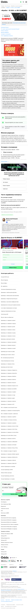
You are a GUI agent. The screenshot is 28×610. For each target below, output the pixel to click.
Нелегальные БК (4, 314)
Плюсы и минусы (4, 30)
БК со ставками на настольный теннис (9, 407)
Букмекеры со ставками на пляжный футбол (10, 410)
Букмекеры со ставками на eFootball (8, 444)
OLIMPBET (3, 7)
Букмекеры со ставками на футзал (8, 345)
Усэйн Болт (5, 188)
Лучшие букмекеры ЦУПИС (7, 469)
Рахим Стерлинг (6, 185)
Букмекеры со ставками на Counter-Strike (9, 432)
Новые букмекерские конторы (7, 360)
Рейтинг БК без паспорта (6, 472)
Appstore (4, 561)
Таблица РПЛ (4, 535)
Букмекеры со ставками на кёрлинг (8, 401)
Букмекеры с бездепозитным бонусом (9, 298)
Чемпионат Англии (5, 508)
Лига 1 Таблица (4, 546)
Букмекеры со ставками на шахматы (8, 423)
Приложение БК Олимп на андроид (8, 517)
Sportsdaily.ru (4, 567)
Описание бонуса (4, 27)
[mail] (16, 222)
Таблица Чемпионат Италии (7, 542)
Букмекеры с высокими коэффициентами (9, 301)
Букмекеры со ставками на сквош (8, 329)
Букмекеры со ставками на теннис (8, 336)
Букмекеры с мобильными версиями (9, 292)
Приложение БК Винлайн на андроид (9, 526)
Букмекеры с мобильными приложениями (10, 295)
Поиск (23, 2)
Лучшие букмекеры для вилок (7, 475)
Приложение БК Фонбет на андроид (8, 520)
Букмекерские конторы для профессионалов (10, 304)
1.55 (23, 490)
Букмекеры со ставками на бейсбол (8, 376)
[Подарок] (21, 2)
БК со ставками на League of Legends (9, 451)
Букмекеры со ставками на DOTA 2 (8, 438)
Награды (22, 567)
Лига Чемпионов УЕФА (6, 504)
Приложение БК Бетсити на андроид (8, 522)
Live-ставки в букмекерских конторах (9, 308)
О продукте (3, 604)
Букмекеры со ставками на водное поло (9, 385)
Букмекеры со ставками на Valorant (8, 460)
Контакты (2, 599)
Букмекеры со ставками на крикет (8, 320)
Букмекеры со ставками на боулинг (8, 382)
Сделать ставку (14, 494)
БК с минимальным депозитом (7, 357)
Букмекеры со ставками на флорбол (8, 342)
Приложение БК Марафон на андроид (9, 528)
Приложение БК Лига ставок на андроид (9, 524)
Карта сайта (8, 599)
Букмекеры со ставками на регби (8, 326)
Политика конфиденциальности (7, 601)
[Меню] (26, 2)
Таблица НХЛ (4, 554)
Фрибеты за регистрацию (16, 6)
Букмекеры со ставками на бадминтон (9, 370)
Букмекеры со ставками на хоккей (8, 348)
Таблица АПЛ (4, 540)
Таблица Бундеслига (5, 538)
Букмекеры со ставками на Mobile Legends (10, 454)
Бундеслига (3, 506)
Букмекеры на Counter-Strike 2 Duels (8, 435)
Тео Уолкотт (5, 182)
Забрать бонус (13, 267)
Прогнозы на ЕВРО (5, 513)
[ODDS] (4, 2)
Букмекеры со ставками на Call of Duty (9, 429)
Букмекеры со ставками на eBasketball (9, 441)
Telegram (21, 561)
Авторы (2, 606)
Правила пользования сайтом (16, 599)
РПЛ (2, 510)
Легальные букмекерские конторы (8, 289)
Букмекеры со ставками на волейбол (9, 388)
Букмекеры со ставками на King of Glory (9, 447)
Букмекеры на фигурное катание (8, 339)
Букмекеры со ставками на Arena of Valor (9, 426)
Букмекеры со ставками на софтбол (8, 416)
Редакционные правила (10, 604)
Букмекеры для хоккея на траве (8, 351)
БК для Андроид (4, 280)
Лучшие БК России (5, 276)
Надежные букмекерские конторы (8, 311)
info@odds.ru (14, 571)
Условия (13, 264)
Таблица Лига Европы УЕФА (7, 533)
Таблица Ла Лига (4, 544)
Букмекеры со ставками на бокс (8, 364)
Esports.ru (13, 567)
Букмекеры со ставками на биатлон (8, 379)
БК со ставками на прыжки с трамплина (9, 413)
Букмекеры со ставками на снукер (8, 332)
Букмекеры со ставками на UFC (7, 404)
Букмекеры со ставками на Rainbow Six (9, 457)
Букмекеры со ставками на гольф (8, 395)
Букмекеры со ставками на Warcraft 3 (9, 463)
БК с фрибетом (4, 286)
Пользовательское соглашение (10, 606)
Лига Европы (4, 502)
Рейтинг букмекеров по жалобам (8, 466)
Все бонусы (7, 6)
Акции (4, 259)
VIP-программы (6, 254)
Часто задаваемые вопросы (7, 35)
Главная (2, 6)
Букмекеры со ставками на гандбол (8, 391)
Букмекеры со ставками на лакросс (8, 323)
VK (18, 561)
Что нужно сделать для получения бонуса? (10, 29)
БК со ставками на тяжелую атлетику (9, 419)
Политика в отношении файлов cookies (8, 608)
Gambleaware (16, 579)
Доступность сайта (19, 604)
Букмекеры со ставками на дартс (8, 398)
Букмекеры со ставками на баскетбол (9, 373)
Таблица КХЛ (3, 551)
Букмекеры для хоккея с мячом (7, 354)
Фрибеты (5, 257)
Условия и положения (5, 34)
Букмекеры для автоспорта (7, 367)
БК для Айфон (4, 283)
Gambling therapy (7, 579)
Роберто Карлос (6, 179)
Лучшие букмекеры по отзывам (8, 479)
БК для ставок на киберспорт (7, 317)
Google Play (12, 561)
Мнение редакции (5, 32)
